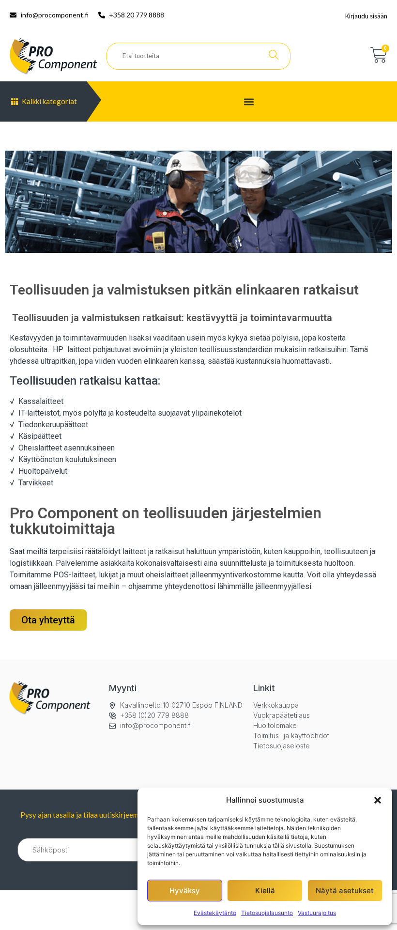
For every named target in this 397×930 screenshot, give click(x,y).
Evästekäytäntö (215, 912)
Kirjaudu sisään (366, 16)
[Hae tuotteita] (273, 56)
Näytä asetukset (345, 890)
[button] (377, 800)
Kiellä (265, 890)
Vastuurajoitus (317, 912)
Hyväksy (184, 890)
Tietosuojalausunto (267, 912)
